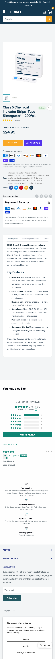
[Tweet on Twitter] (46, 196)
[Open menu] (4, 11)
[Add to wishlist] (49, 108)
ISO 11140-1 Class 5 (34, 180)
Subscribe (12, 598)
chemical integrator (15, 173)
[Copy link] (31, 188)
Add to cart (12, 143)
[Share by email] (50, 196)
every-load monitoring (16, 180)
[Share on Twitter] (16, 188)
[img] (8, 452)
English (7, 611)
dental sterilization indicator (38, 175)
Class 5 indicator (30, 173)
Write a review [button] (27, 434)
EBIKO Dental (8, 128)
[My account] (44, 12)
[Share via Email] (26, 188)
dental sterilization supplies (19, 178)
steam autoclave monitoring (19, 183)
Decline (26, 646)
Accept (26, 639)
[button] (16, 415)
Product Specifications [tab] (30, 238)
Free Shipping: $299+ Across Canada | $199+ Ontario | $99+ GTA (27, 3)
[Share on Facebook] (11, 188)
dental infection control (17, 175)
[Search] (49, 19)
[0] (50, 12)
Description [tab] (13, 238)
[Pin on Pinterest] (21, 188)
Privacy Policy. (13, 632)
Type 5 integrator (38, 183)
